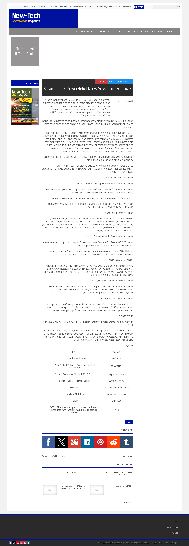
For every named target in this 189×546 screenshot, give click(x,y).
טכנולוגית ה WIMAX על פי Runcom (56, 456)
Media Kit (175, 533)
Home (176, 521)
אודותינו (127, 31)
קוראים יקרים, (127, 456)
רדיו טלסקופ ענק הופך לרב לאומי (74, 472)
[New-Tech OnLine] (27, 21)
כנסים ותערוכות (105, 31)
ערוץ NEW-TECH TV (141, 31)
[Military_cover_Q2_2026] (25, 106)
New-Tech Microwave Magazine (120, 81)
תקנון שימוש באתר (172, 527)
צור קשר (118, 31)
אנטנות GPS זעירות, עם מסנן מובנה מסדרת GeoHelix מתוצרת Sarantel (72, 487)
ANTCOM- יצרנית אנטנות (123, 486)
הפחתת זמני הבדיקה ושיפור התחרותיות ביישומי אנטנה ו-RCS (119, 473)
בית (177, 31)
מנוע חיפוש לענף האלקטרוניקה (85, 31)
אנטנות (128, 422)
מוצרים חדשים (157, 31)
